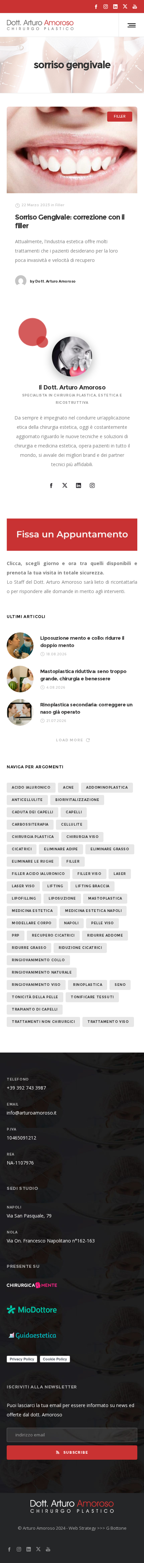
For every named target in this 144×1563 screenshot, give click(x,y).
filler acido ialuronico (38, 874)
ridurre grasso (29, 948)
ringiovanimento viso (36, 985)
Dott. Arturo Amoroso (53, 281)
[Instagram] (106, 6)
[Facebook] (96, 6)
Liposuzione (62, 898)
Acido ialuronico (31, 787)
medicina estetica (32, 911)
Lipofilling (24, 898)
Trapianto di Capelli (35, 1009)
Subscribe (75, 1452)
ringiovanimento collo (38, 960)
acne (68, 787)
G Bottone (116, 1528)
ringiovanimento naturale (42, 972)
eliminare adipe (61, 849)
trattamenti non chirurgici (43, 1022)
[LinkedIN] (115, 6)
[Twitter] (125, 6)
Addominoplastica (107, 787)
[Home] (72, 1506)
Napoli (71, 923)
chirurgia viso (82, 837)
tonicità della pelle (35, 997)
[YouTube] (135, 6)
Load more (69, 740)
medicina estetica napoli (93, 911)
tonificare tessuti (92, 997)
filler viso (89, 874)
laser (120, 874)
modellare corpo (32, 923)
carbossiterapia (30, 824)
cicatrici (21, 849)
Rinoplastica (87, 985)
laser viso (23, 886)
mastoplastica (105, 898)
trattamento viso (108, 1022)
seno (120, 985)
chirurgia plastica (33, 837)
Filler (73, 861)
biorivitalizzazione (77, 800)
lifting (55, 886)
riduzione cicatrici (80, 948)
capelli (74, 812)
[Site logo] (40, 25)
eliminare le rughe (33, 861)
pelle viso (102, 923)
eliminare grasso (109, 849)
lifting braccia (92, 886)
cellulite (71, 824)
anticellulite (27, 800)
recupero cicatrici (53, 935)
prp (15, 935)
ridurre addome (105, 935)
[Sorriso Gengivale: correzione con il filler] (72, 150)
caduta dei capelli (32, 812)
